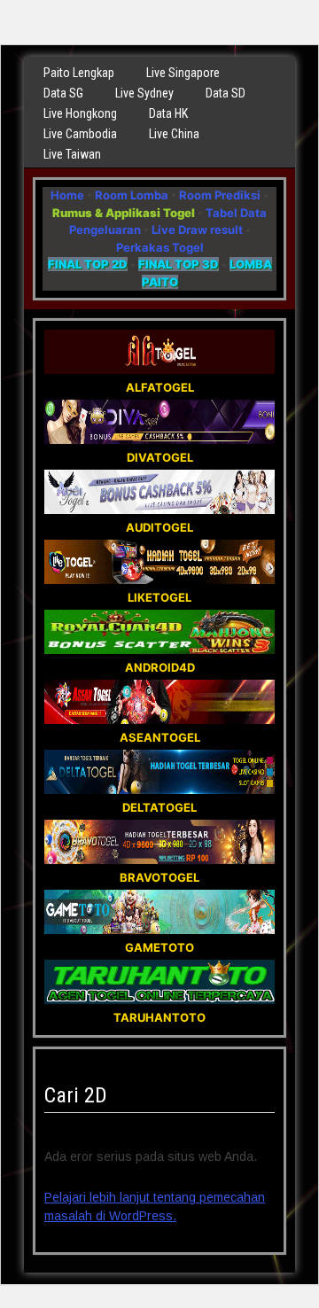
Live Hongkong (80, 113)
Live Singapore (183, 73)
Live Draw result (197, 229)
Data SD (225, 93)
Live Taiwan (72, 154)
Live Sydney (144, 93)
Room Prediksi (220, 195)
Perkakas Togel (160, 247)
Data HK (168, 113)
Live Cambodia (80, 134)
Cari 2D (75, 1095)
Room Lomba (131, 195)
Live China (174, 134)
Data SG (63, 93)
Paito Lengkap (78, 73)
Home (67, 195)
